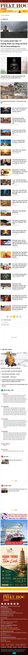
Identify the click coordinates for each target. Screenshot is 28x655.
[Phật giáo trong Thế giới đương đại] (6, 213)
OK (14, 653)
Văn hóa (25, 647)
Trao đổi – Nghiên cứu (20, 644)
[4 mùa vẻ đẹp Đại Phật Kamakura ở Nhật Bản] (6, 143)
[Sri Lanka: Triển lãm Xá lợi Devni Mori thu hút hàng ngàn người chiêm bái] (6, 267)
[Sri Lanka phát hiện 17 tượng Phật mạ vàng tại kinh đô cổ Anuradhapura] (14, 29)
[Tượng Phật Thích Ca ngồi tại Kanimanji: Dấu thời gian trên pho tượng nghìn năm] (14, 65)
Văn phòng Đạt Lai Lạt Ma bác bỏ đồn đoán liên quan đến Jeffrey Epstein (19, 297)
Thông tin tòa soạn (4, 629)
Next (26, 481)
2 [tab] (14, 481)
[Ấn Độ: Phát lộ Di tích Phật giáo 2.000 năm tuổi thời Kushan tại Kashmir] (6, 309)
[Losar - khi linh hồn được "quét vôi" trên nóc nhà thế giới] (6, 183)
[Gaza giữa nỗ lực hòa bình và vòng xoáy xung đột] (14, 90)
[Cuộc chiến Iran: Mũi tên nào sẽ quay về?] (6, 152)
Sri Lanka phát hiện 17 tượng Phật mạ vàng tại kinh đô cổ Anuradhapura (14, 44)
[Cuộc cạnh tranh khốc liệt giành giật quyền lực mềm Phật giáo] (6, 193)
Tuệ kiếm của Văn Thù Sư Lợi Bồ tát (10, 368)
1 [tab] (12, 481)
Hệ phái (15, 647)
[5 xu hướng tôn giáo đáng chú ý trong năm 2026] (6, 276)
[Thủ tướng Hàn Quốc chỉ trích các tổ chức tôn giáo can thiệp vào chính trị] (6, 162)
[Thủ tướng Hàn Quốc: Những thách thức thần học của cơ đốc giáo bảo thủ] (6, 122)
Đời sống (9, 647)
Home (2, 15)
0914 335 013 (14, 621)
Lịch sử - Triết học (10, 644)
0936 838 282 (8, 641)
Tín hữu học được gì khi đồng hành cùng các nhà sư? (19, 131)
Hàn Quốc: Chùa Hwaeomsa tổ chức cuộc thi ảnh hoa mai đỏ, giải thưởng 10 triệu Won (19, 286)
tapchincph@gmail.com (8, 623)
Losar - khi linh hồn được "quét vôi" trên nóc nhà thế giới (19, 181)
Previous (2, 481)
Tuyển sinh (7, 485)
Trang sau (20, 316)
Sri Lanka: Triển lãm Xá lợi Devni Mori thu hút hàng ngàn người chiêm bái (19, 265)
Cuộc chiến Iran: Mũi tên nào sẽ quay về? (19, 150)
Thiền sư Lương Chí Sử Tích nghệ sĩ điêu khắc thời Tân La (20, 202)
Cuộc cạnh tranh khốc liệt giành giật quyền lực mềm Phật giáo (19, 192)
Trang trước (7, 316)
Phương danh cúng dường (14, 629)
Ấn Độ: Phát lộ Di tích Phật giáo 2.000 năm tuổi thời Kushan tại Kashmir (19, 307)
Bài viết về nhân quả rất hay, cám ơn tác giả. (13, 451)
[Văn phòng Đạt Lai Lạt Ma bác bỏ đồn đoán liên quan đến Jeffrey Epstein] (6, 298)
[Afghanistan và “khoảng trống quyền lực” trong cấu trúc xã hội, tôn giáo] (6, 173)
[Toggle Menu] (1, 1)
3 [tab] (16, 481)
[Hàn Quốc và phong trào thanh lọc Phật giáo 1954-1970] (6, 223)
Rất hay (5, 445)
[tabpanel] (14, 462)
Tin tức (6, 456)
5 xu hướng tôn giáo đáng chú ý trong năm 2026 (19, 275)
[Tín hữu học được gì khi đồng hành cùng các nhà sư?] (6, 133)
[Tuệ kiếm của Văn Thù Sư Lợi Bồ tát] (14, 359)
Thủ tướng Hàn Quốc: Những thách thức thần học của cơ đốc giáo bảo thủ (19, 121)
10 (17, 316)
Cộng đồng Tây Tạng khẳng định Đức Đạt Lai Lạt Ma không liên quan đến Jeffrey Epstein (20, 254)
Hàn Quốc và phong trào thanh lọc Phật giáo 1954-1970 (19, 222)
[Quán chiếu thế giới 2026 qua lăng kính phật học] (6, 233)
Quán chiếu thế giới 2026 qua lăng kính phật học (19, 231)
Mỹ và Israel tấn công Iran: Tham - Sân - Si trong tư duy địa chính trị (19, 109)
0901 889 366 (8, 635)
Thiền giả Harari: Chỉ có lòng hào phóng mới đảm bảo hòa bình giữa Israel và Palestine (19, 243)
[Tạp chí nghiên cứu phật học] (14, 6)
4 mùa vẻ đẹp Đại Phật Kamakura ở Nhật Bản (18, 141)
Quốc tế (7, 15)
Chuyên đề (3, 647)
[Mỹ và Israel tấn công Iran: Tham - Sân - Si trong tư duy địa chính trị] (6, 111)
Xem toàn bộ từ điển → (5, 324)
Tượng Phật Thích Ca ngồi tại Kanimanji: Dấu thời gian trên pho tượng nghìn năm (13, 76)
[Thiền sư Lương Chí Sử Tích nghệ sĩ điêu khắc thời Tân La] (6, 203)
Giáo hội (20, 647)
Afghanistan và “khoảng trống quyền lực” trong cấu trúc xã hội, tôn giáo (19, 171)
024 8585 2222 (8, 621)
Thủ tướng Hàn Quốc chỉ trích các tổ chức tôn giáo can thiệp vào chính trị (19, 161)
